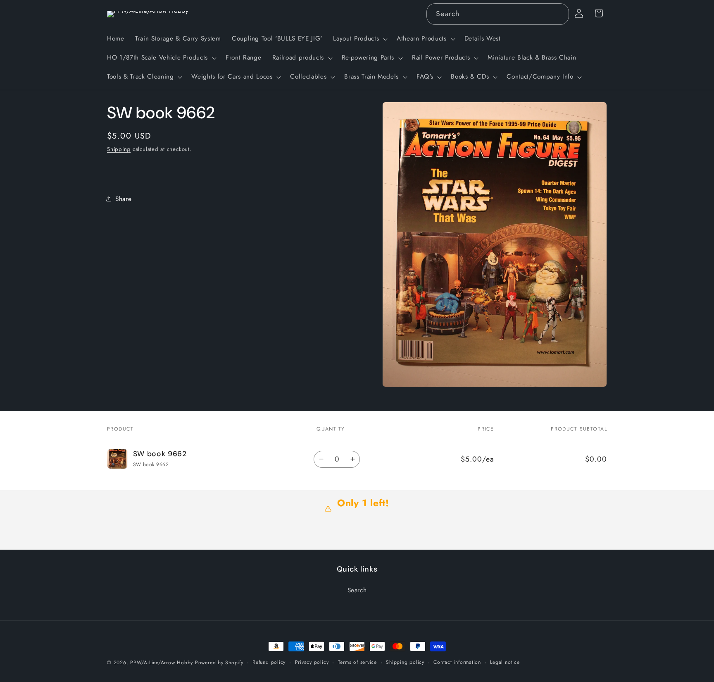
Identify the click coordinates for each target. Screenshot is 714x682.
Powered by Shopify (219, 662)
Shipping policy (405, 662)
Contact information (457, 662)
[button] (359, 38)
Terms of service (357, 662)
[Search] (558, 14)
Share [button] (123, 198)
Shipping (119, 149)
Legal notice (504, 662)
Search (357, 589)
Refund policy (269, 662)
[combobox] (497, 14)
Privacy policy (312, 662)
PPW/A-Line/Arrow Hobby (161, 662)
